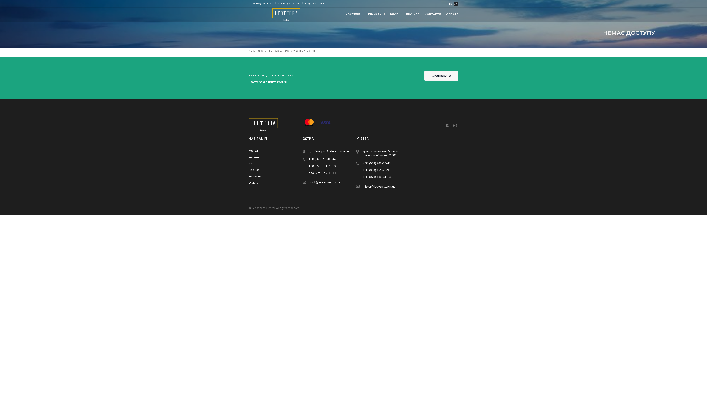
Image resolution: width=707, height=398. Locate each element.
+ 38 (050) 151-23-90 (377, 170)
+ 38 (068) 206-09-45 (377, 163)
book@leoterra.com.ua (324, 182)
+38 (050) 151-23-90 (288, 3)
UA (455, 3)
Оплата (452, 14)
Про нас (413, 14)
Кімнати (375, 14)
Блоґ (394, 14)
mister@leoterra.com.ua (379, 186)
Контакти (433, 14)
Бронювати (441, 76)
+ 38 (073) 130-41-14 (377, 177)
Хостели (353, 14)
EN (450, 3)
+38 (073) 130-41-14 (315, 3)
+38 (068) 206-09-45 (261, 3)
